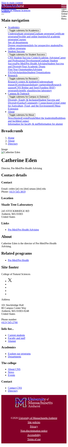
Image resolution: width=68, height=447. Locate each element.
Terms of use (34, 439)
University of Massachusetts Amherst (38, 418)
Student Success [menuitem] (16, 51)
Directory (13, 143)
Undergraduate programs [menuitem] (21, 33)
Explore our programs (19, 353)
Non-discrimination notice (33, 430)
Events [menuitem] (24, 118)
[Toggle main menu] (2, 14)
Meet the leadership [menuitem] (45, 118)
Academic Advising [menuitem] (48, 57)
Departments (14, 356)
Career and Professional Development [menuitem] (37, 59)
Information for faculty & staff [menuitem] (23, 124)
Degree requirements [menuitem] (18, 45)
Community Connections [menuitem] (39, 102)
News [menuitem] (11, 118)
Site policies (34, 422)
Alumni (12, 341)
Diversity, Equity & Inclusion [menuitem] (23, 99)
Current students (16, 335)
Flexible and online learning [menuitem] (32, 36)
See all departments (18, 42)
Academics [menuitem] (13, 27)
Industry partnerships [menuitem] (41, 84)
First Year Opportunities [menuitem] (20, 69)
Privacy (34, 426)
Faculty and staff (16, 338)
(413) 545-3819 (17, 191)
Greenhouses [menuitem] (23, 84)
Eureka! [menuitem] (21, 102)
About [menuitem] (11, 111)
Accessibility (34, 435)
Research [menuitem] (12, 75)
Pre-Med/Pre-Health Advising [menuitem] (31, 63)
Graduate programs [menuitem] (44, 33)
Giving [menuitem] (55, 102)
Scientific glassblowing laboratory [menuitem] (34, 90)
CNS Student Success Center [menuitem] (23, 57)
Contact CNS (15, 387)
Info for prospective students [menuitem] (44, 45)
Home (11, 137)
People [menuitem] (31, 118)
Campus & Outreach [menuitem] (18, 93)
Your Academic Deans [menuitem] (33, 66)
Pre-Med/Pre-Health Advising (23, 229)
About (11, 140)
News (11, 372)
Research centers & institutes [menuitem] (23, 81)
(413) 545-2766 (9, 322)
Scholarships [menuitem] (20, 72)
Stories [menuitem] (17, 118)
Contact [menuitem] (25, 121)
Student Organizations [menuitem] (38, 72)
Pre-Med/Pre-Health (18, 260)
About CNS (14, 369)
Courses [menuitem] (22, 39)
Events (11, 375)
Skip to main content (12, 2)
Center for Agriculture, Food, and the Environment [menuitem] (37, 104)
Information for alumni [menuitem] (51, 124)
